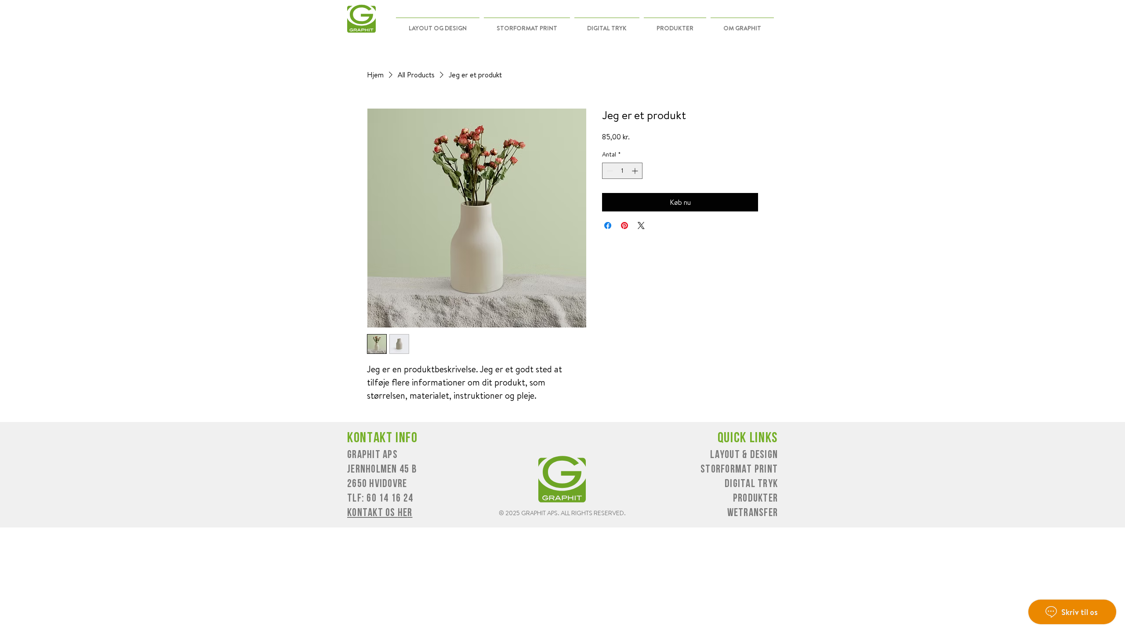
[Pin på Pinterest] (624, 225)
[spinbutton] (622, 170)
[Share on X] (641, 225)
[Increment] (635, 170)
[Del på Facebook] (607, 225)
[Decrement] (608, 170)
